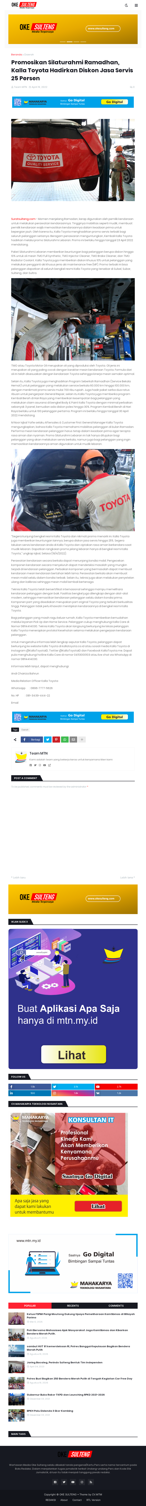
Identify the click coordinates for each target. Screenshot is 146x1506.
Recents (73, 1305)
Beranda (16, 54)
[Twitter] (48, 739)
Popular (30, 1305)
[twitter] (35, 765)
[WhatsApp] (65, 739)
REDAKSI (51, 1499)
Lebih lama (126, 877)
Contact (77, 1499)
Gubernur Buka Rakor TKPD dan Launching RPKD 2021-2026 (66, 1395)
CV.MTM (97, 1494)
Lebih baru (19, 877)
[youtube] (44, 765)
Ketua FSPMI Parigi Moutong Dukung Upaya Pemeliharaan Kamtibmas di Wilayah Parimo (81, 1315)
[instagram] (40, 765)
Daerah (29, 54)
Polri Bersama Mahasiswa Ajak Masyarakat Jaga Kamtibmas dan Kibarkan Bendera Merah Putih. (77, 1332)
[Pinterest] (56, 739)
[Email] (73, 739)
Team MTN (38, 753)
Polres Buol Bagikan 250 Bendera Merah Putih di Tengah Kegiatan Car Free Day (79, 1378)
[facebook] (31, 765)
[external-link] (49, 765)
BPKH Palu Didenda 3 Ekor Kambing (50, 1411)
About (64, 1499)
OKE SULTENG (68, 1494)
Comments (116, 1305)
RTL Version (93, 1499)
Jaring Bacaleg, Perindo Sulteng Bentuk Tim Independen (64, 1362)
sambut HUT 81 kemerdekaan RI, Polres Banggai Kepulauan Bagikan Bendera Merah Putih (78, 1348)
